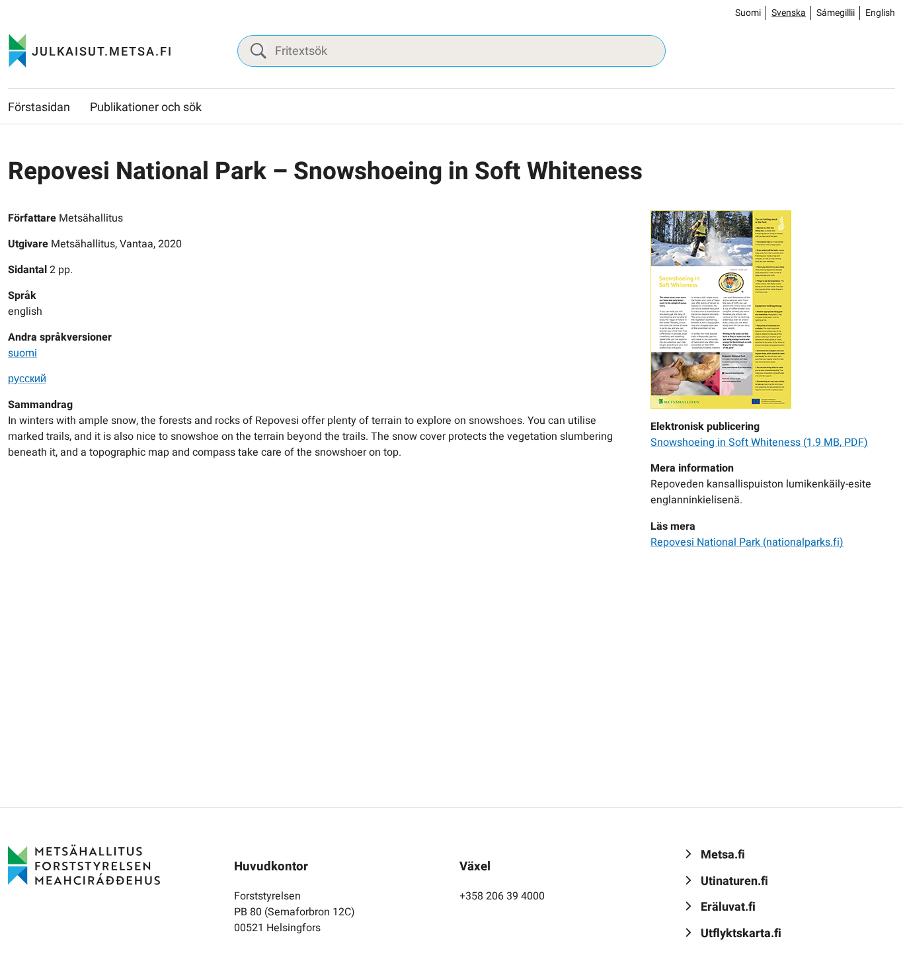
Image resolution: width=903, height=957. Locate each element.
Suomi (748, 13)
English (880, 13)
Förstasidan (39, 107)
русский (27, 379)
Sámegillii (835, 13)
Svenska (788, 13)
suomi (22, 353)
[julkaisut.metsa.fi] (84, 864)
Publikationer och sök (146, 107)
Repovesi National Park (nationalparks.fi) (747, 542)
